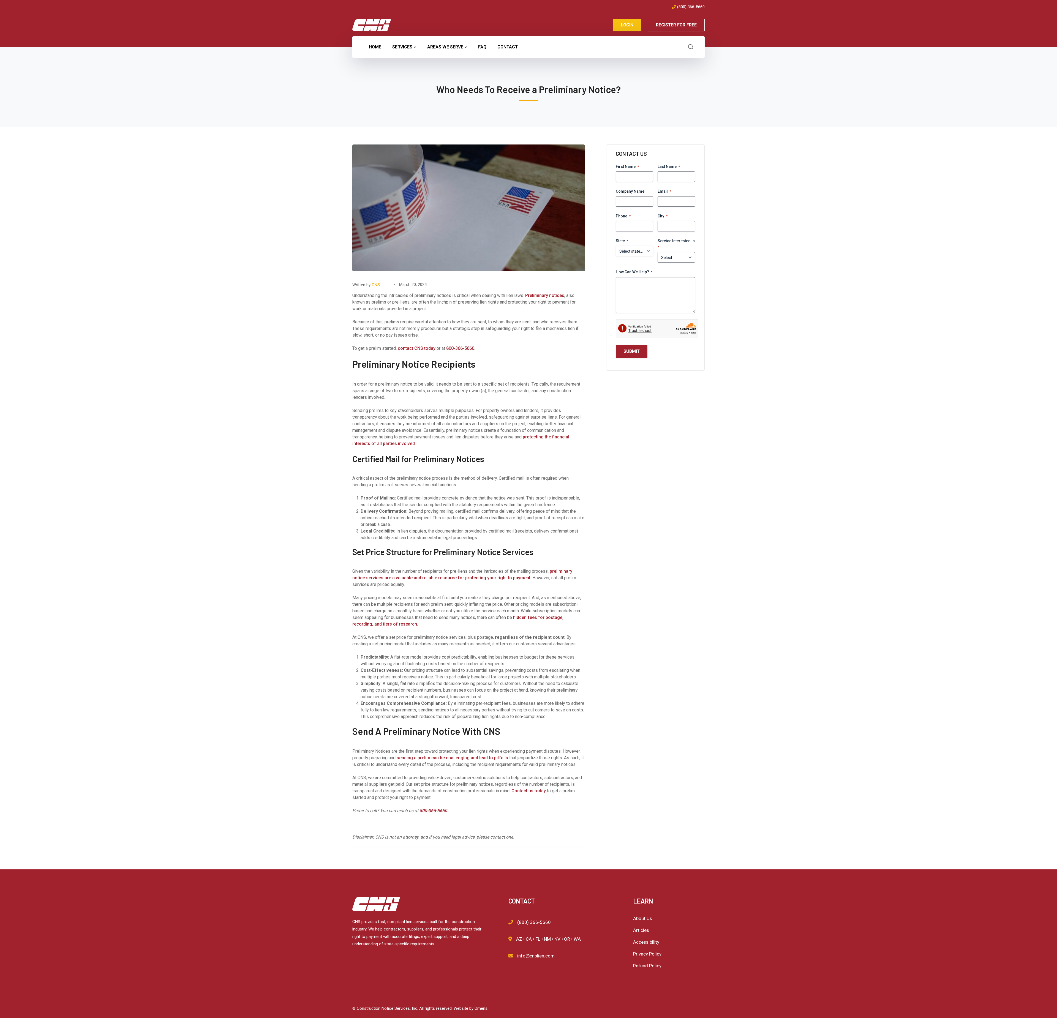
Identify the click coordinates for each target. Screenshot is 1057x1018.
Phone (623, 216)
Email (664, 191)
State (622, 241)
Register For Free (676, 25)
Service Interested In (676, 244)
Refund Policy (647, 965)
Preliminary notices (544, 295)
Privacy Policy (647, 954)
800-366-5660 (460, 348)
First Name (627, 166)
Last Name (669, 166)
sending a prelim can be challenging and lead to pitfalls (452, 757)
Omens (481, 1008)
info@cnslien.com (536, 956)
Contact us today (528, 790)
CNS (376, 284)
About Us (642, 918)
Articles (641, 930)
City (663, 216)
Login (627, 25)
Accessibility (646, 942)
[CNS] (371, 24)
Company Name (630, 191)
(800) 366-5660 (691, 6)
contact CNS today (416, 348)
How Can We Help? (634, 272)
